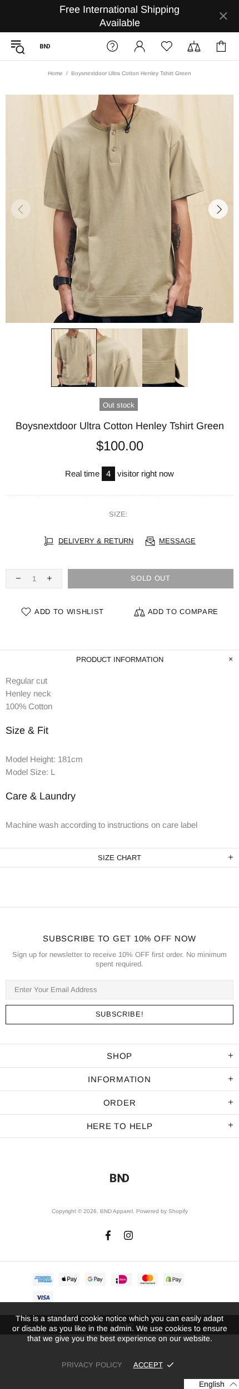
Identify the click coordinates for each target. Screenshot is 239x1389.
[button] (211, 1384)
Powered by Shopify (162, 1211)
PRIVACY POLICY (92, 1365)
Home (55, 73)
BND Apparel (45, 46)
